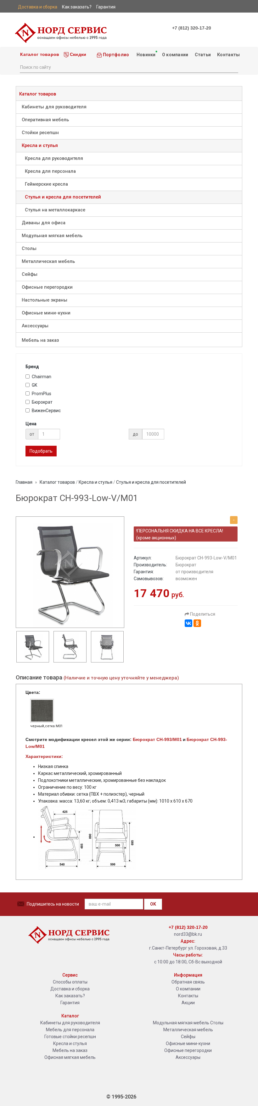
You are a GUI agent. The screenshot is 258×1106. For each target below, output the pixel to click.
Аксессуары (35, 326)
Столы (29, 248)
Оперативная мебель (45, 120)
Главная (24, 482)
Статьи (203, 54)
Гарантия (70, 1002)
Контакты (228, 54)
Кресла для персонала (50, 171)
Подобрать (41, 451)
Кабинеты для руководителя (54, 107)
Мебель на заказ (40, 340)
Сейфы (29, 274)
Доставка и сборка (70, 988)
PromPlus (41, 393)
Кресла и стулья (40, 145)
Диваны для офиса (43, 223)
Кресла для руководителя (54, 158)
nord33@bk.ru (188, 934)
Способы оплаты (70, 981)
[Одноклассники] (197, 623)
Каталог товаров (39, 54)
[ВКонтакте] (188, 623)
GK (34, 385)
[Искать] (233, 66)
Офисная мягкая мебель (70, 1057)
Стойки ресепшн (40, 132)
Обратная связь (188, 981)
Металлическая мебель (48, 261)
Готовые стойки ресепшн (70, 1036)
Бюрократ (42, 402)
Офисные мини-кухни (46, 313)
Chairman (41, 376)
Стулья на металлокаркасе (55, 210)
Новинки (145, 54)
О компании (175, 54)
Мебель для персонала (70, 1029)
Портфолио (115, 54)
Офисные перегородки (47, 287)
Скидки (78, 54)
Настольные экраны (44, 300)
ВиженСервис (46, 410)
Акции (188, 1002)
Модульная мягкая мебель (52, 235)
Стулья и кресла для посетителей (63, 197)
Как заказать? (70, 995)
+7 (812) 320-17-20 (191, 27)
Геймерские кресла (46, 184)
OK (153, 904)
